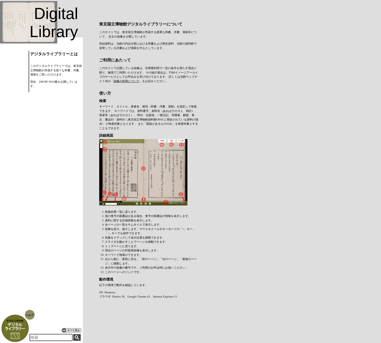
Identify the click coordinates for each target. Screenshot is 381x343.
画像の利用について (126, 81)
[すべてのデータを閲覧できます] (71, 330)
